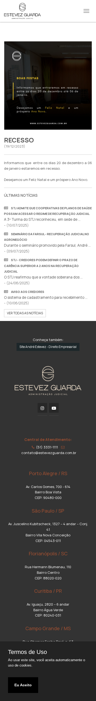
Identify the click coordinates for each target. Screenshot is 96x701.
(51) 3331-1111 (46, 447)
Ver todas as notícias (25, 313)
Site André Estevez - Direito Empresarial (48, 346)
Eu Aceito (23, 685)
